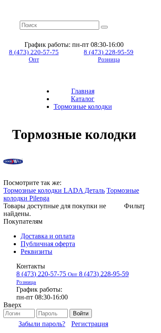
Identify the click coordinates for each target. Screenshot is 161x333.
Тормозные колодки (83, 106)
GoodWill (13, 161)
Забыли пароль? (41, 323)
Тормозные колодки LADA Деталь (54, 190)
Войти (80, 313)
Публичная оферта (48, 243)
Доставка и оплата (48, 236)
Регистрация (89, 323)
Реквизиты (36, 251)
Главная (82, 91)
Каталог (82, 98)
